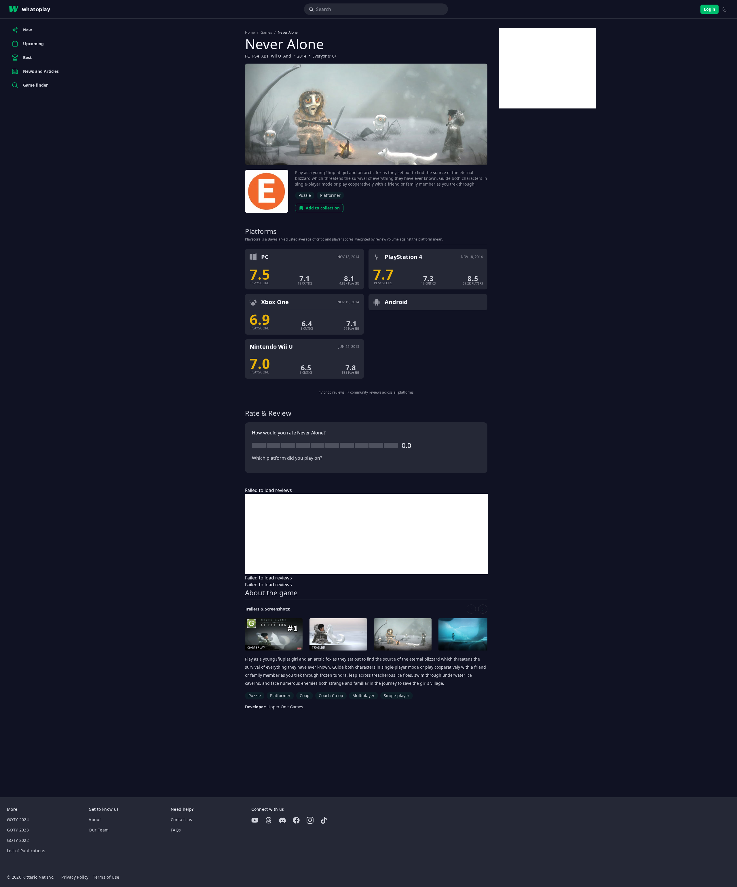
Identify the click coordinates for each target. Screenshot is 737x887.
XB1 (265, 56)
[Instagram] (310, 820)
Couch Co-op (331, 695)
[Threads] (268, 820)
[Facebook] (296, 820)
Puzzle (305, 195)
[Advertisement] (366, 534)
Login (709, 9)
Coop (304, 695)
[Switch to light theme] (725, 9)
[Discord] (282, 820)
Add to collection (323, 208)
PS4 (255, 56)
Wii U (276, 56)
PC (247, 56)
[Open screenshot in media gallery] (403, 634)
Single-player (396, 695)
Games (266, 32)
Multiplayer (363, 695)
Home (250, 32)
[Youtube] (254, 820)
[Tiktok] (323, 820)
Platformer (330, 195)
